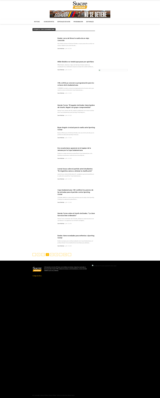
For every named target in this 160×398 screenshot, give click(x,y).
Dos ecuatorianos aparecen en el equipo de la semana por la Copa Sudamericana (74, 149)
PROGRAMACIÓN (78, 21)
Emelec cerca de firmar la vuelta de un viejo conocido (73, 39)
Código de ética (37, 275)
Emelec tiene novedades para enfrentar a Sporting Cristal (76, 236)
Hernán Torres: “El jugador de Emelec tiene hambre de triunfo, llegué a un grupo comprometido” (76, 106)
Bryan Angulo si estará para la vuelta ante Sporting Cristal (76, 128)
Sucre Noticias (61, 48)
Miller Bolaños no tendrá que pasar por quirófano (76, 62)
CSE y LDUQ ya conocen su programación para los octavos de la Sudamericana (76, 84)
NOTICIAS (37, 21)
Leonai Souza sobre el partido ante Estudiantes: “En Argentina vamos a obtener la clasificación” (75, 170)
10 (65, 254)
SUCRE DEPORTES (49, 21)
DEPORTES (35, 34)
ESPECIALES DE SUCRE (63, 21)
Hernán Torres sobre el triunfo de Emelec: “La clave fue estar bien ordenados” (76, 214)
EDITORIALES (90, 21)
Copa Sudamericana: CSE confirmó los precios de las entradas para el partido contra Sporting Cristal (75, 192)
